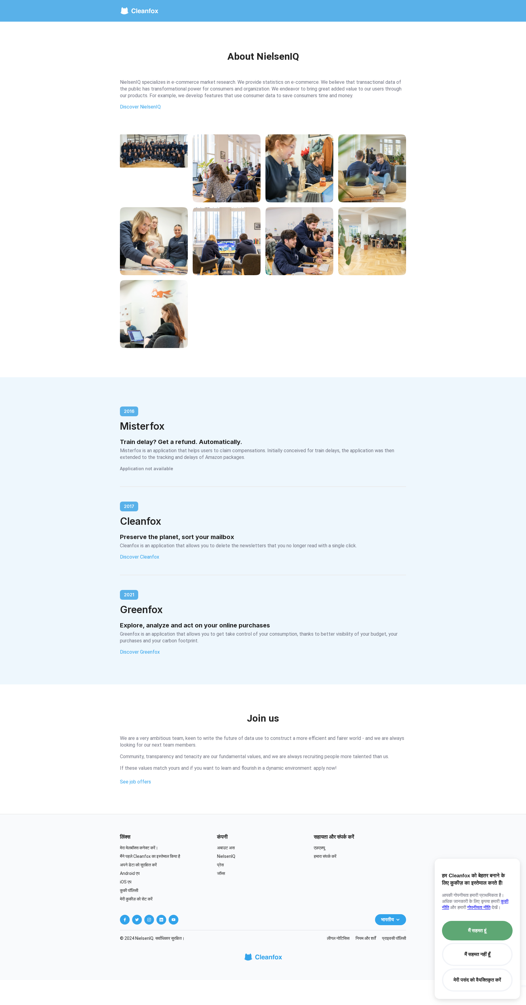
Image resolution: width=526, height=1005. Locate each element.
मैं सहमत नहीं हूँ (477, 954)
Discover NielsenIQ (140, 107)
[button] (390, 919)
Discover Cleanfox (139, 557)
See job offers (135, 782)
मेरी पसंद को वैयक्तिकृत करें (477, 979)
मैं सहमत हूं (477, 930)
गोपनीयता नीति (478, 907)
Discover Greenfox (140, 652)
